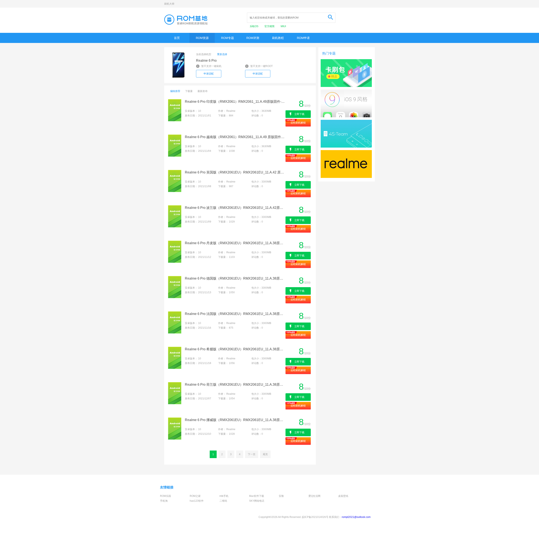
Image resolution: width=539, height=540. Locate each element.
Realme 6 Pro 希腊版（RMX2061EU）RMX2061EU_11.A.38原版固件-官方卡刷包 (235, 349)
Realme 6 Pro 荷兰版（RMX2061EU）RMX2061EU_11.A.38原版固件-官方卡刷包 (235, 384)
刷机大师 (169, 3)
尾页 (265, 454)
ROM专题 (227, 38)
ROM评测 (252, 38)
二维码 (223, 500)
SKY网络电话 (256, 500)
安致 (281, 496)
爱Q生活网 (314, 496)
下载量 (189, 91)
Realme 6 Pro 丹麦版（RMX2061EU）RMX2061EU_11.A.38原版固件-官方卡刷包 (235, 243)
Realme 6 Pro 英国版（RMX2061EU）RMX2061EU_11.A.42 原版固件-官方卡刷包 (235, 172)
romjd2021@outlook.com (356, 517)
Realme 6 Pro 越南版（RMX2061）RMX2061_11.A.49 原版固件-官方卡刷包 (235, 137)
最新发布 (202, 91)
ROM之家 (195, 496)
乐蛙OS (254, 26)
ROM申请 (303, 38)
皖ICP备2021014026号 (315, 517)
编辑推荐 (175, 91)
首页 (177, 38)
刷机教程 (278, 38)
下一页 (251, 454)
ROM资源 (202, 38)
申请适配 (209, 73)
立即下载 (299, 114)
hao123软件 (197, 500)
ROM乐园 (165, 496)
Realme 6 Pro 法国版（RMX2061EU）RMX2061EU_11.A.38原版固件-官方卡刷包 (235, 314)
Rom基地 (186, 20)
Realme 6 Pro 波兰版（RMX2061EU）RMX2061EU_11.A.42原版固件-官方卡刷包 (235, 207)
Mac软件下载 (256, 496)
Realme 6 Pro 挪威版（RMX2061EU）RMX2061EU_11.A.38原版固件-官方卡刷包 (235, 420)
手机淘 (164, 500)
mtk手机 (223, 496)
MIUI (283, 26)
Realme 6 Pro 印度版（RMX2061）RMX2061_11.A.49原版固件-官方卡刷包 (235, 101)
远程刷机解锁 (298, 122)
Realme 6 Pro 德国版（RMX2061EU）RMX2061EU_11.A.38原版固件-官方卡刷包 (235, 278)
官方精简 (269, 26)
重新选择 (222, 54)
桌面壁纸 (343, 496)
